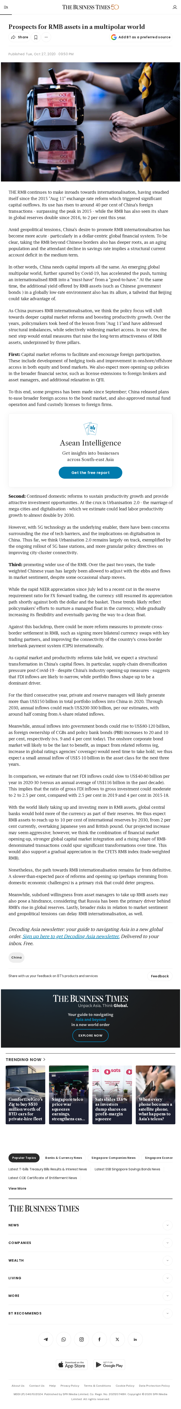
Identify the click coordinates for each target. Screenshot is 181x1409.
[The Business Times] (86, 7)
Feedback (160, 976)
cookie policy (125, 1385)
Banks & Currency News (63, 1158)
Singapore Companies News (113, 1158)
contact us (37, 1385)
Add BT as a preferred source (145, 37)
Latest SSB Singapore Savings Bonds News (127, 1169)
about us (18, 1385)
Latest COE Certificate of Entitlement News (42, 1178)
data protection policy (154, 1385)
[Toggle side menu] (5, 7)
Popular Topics (24, 1158)
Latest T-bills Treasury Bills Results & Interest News (47, 1169)
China (16, 957)
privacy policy (70, 1385)
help (52, 1385)
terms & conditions (97, 1385)
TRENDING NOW (23, 1059)
